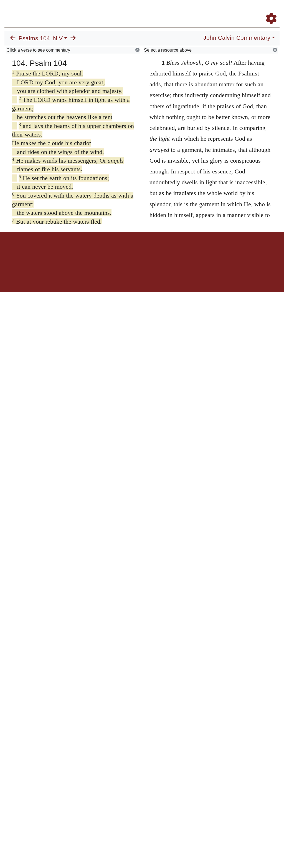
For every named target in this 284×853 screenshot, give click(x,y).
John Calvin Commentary (236, 37)
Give (189, 251)
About (141, 251)
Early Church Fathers (170, 11)
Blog (225, 11)
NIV (58, 38)
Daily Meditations (204, 11)
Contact (179, 251)
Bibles (131, 251)
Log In (258, 11)
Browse (141, 11)
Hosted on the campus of (114, 275)
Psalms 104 (34, 38)
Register (273, 11)
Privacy (166, 251)
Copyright (154, 251)
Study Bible (241, 11)
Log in (96, 251)
